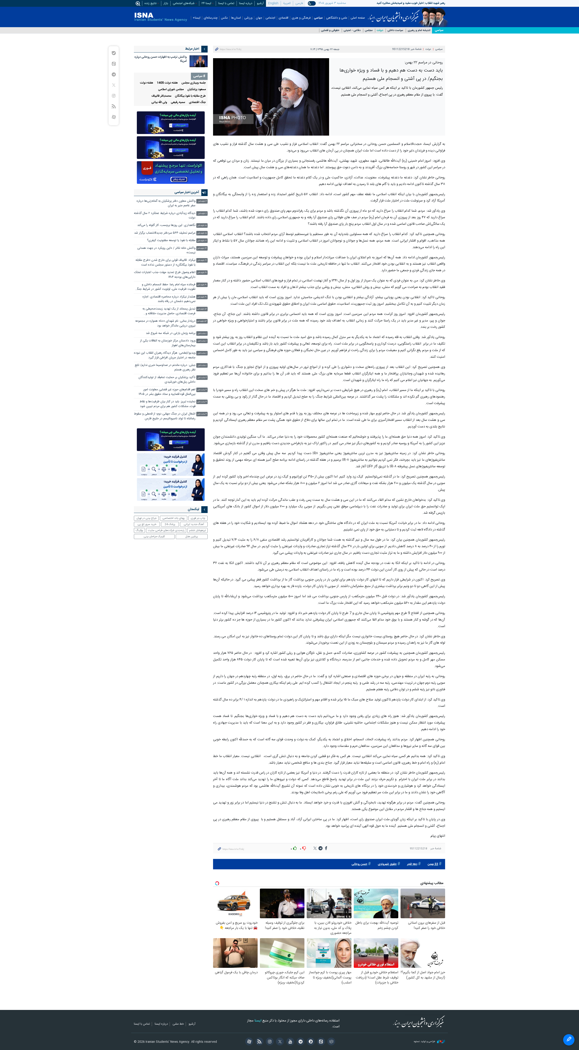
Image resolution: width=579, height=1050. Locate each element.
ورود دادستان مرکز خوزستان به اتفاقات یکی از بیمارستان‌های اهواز (167, 343)
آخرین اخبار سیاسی (186, 192)
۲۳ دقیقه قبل (202, 248)
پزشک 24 (170, 524)
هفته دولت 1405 (167, 83)
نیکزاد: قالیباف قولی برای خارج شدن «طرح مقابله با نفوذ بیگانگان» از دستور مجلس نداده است (165, 262)
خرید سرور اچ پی (147, 524)
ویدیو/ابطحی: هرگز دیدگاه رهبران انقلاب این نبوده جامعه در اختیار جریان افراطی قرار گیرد (164, 355)
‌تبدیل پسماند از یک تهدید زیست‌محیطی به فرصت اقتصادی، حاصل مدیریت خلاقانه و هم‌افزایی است (168, 312)
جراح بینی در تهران (146, 518)
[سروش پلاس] (310, 1042)
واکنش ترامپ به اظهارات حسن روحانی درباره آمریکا (160, 59)
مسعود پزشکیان (196, 89)
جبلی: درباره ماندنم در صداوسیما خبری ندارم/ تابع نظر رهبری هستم (165, 367)
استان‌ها (236, 18)
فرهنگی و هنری (301, 18)
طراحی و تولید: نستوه (425, 1042)
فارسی (299, 3)
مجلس (369, 30)
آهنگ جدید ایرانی (194, 524)
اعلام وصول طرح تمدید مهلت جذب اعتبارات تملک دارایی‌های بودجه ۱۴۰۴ (164, 274)
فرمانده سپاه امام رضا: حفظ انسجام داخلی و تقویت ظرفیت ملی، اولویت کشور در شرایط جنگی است (165, 287)
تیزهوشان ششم (197, 530)
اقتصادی (283, 18)
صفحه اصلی (358, 18)
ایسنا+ (196, 18)
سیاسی (318, 18)
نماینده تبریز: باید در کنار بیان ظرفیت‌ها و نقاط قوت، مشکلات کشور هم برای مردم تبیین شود (167, 404)
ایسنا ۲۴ (206, 3)
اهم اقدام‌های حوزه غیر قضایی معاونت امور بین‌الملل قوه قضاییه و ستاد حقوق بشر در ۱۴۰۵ (167, 392)
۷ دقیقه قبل (202, 213)
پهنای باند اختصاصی (173, 518)
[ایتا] (320, 1042)
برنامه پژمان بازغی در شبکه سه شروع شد (170, 333)
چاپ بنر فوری (198, 518)
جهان (259, 18)
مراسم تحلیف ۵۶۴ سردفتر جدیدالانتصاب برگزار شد (164, 233)
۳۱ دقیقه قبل (202, 284)
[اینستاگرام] (269, 1042)
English (273, 3)
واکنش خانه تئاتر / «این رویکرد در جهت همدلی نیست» (166, 250)
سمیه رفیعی (178, 102)
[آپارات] (248, 1042)
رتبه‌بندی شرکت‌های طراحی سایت (166, 530)
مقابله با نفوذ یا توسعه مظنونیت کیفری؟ (171, 240)
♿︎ (568, 1039)
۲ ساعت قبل (202, 377)
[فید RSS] (258, 1042)
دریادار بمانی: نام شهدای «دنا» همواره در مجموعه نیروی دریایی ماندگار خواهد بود (165, 323)
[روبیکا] (330, 1042)
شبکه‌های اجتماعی (184, 3)
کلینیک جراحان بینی (154, 536)
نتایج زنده (151, 3)
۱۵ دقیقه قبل (202, 225)
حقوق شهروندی (387, 864)
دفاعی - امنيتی (352, 30)
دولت (380, 30)
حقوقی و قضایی (330, 30)
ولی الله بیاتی (159, 102)
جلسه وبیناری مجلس (193, 83)
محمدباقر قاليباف (161, 96)
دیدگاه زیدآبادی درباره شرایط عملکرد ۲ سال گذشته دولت (164, 215)
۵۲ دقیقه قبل (202, 309)
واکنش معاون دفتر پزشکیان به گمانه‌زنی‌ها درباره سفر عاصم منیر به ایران (166, 203)
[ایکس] (279, 1042)
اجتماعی (270, 18)
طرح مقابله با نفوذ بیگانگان (190, 96)
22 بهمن (433, 864)
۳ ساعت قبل (202, 389)
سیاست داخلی (395, 30)
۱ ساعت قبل (202, 333)
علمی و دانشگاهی (336, 18)
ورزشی (248, 18)
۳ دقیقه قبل (202, 201)
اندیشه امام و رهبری (419, 30)
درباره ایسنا (245, 3)
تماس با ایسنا (226, 3)
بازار (166, 3)
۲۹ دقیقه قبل (202, 260)
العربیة (287, 3)
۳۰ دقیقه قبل (202, 272)
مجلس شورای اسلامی (171, 89)
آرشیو (260, 3)
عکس (224, 18)
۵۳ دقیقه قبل (202, 321)
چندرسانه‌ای (211, 18)
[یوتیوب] (289, 1042)
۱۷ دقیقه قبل (202, 240)
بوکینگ (139, 530)
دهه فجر (412, 864)
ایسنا (394, 14)
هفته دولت (146, 83)
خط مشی (178, 1024)
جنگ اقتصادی (197, 102)
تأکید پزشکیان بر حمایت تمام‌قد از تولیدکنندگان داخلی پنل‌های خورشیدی (166, 379)
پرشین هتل (191, 536)
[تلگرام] (299, 1042)
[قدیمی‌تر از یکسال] (199, 61)
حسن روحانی (359, 864)
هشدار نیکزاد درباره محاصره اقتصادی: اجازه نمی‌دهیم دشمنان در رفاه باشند (168, 299)
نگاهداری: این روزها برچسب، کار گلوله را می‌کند (166, 225)
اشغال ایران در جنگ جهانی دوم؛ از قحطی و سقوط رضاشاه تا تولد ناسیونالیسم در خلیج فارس (164, 416)
